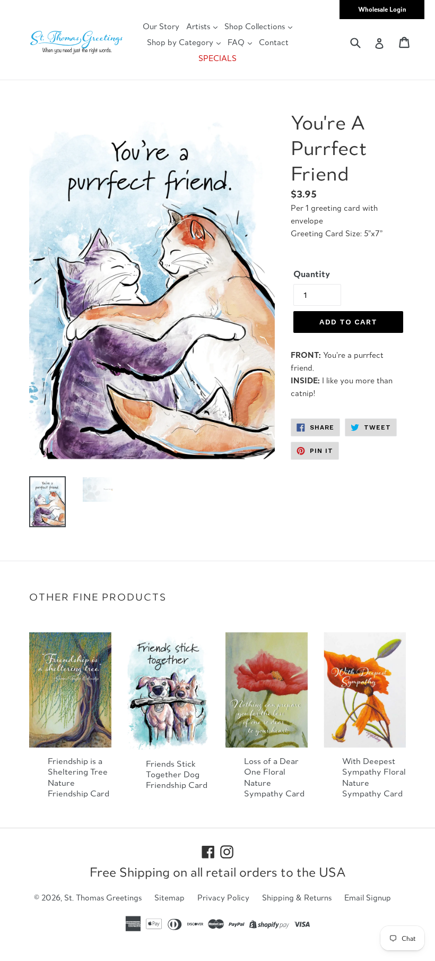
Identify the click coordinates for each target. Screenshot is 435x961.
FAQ (237, 42)
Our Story (161, 26)
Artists (199, 26)
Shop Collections (255, 26)
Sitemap (169, 898)
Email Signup (367, 898)
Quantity (311, 274)
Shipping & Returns (297, 898)
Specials (217, 58)
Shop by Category (181, 42)
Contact (274, 42)
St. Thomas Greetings (103, 898)
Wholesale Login (382, 9)
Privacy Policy (223, 898)
